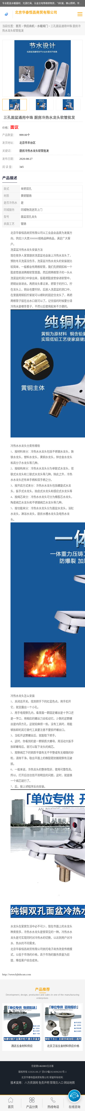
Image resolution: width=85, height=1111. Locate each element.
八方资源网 (31, 1082)
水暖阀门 (42, 26)
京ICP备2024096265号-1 (54, 1072)
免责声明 (44, 1082)
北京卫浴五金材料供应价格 (63, 1046)
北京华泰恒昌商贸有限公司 (35, 1077)
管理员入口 (56, 1082)
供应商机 (29, 26)
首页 (18, 26)
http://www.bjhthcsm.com (16, 974)
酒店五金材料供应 (22, 1046)
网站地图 (69, 1082)
